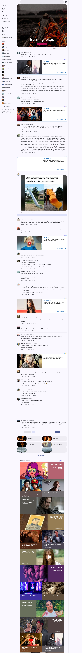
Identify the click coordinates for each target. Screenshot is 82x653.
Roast (22, 379)
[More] (46, 44)
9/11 (21, 253)
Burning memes (41, 215)
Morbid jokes (23, 228)
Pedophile (23, 420)
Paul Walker (23, 334)
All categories (41, 455)
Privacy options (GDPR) (6, 112)
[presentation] (18, 53)
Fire (21, 77)
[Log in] (66, 2)
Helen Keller (23, 97)
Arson (22, 370)
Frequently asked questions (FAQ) (8, 109)
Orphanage (23, 315)
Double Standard (24, 260)
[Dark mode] (3, 651)
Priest (22, 124)
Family (22, 134)
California (23, 326)
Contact (7, 111)
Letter (22, 219)
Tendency (23, 52)
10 (52, 432)
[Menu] (3, 2)
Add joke (42, 43)
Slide (22, 173)
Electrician (23, 398)
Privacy (3, 111)
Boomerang (23, 343)
